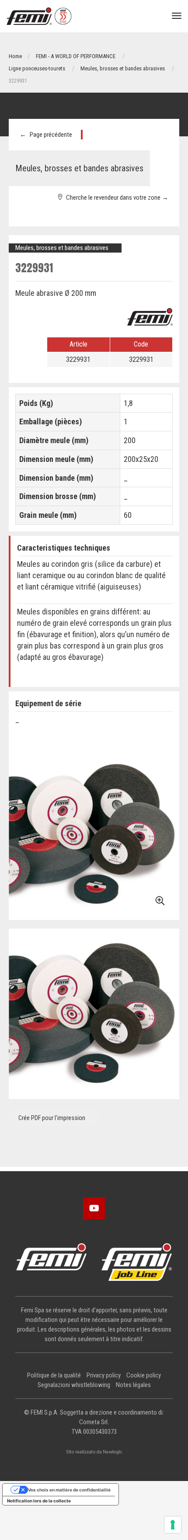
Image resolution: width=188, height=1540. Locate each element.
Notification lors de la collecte (39, 1500)
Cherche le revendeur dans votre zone (115, 197)
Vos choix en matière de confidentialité (69, 1489)
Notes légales (133, 1385)
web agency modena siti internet (94, 1452)
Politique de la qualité (54, 1375)
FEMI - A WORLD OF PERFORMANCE (75, 56)
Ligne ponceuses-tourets (37, 68)
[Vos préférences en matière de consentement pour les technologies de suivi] (172, 1524)
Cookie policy (143, 1375)
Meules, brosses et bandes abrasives (122, 68)
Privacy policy (104, 1375)
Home (15, 56)
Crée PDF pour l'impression (51, 1117)
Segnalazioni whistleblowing (74, 1385)
